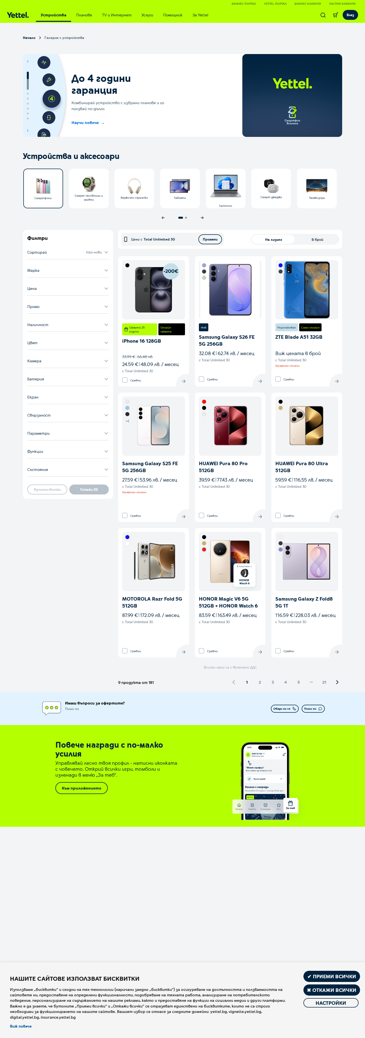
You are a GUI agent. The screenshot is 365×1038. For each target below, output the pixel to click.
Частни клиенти (342, 3)
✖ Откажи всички (331, 990)
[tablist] (124, 15)
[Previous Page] (234, 682)
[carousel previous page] (163, 217)
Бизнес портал (244, 3)
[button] (68, 252)
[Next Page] (337, 682)
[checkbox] (124, 380)
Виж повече (21, 1026)
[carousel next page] (202, 217)
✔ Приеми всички (331, 976)
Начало (29, 37)
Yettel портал (275, 3)
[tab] (53, 15)
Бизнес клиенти (307, 3)
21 (324, 682)
